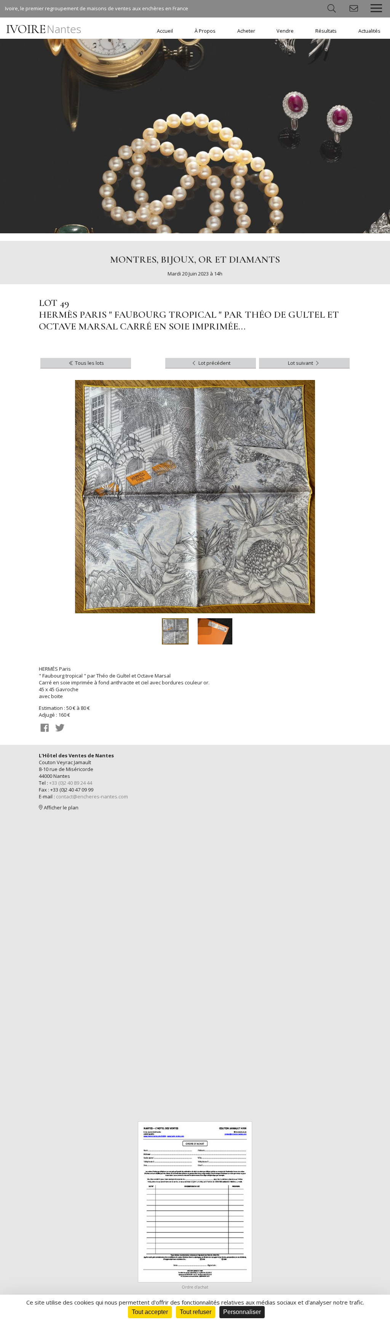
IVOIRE (43, 29)
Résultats (326, 31)
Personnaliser (242, 1312)
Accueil (165, 31)
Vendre (285, 31)
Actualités (369, 31)
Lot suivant (301, 362)
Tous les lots (89, 362)
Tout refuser (195, 1312)
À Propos (205, 31)
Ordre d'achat (195, 1287)
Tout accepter (150, 1312)
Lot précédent (213, 362)
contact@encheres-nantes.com (92, 796)
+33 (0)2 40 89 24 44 (70, 782)
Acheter (246, 31)
